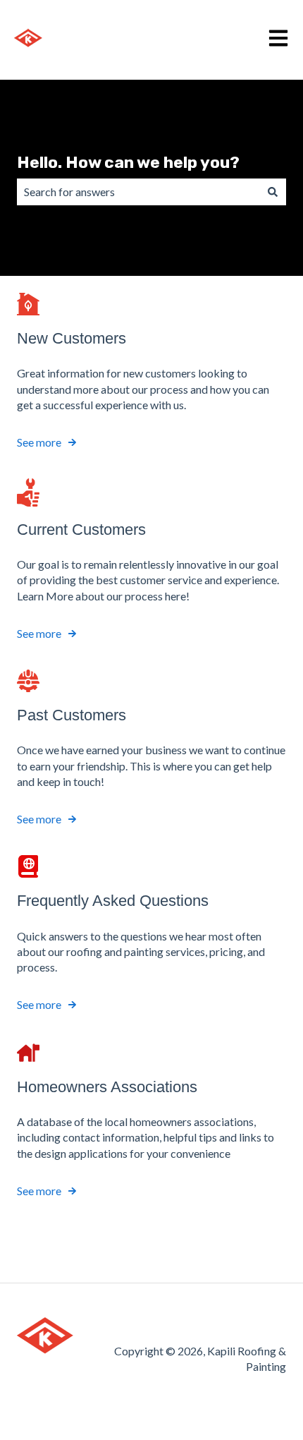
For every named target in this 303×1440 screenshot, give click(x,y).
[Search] (272, 192)
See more (39, 442)
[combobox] (138, 192)
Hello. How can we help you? (128, 162)
